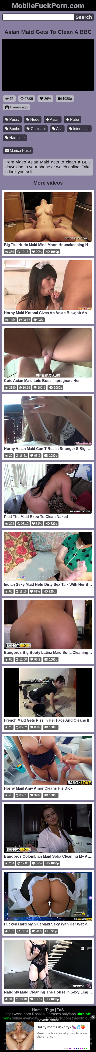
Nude (34, 119)
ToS (60, 1010)
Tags (49, 1010)
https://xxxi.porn (18, 1014)
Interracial (80, 129)
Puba (74, 119)
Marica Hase (20, 151)
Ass (58, 129)
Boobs (14, 129)
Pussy (14, 119)
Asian (54, 119)
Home (37, 1010)
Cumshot (38, 129)
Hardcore (16, 138)
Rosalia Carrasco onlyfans (54, 1014)
